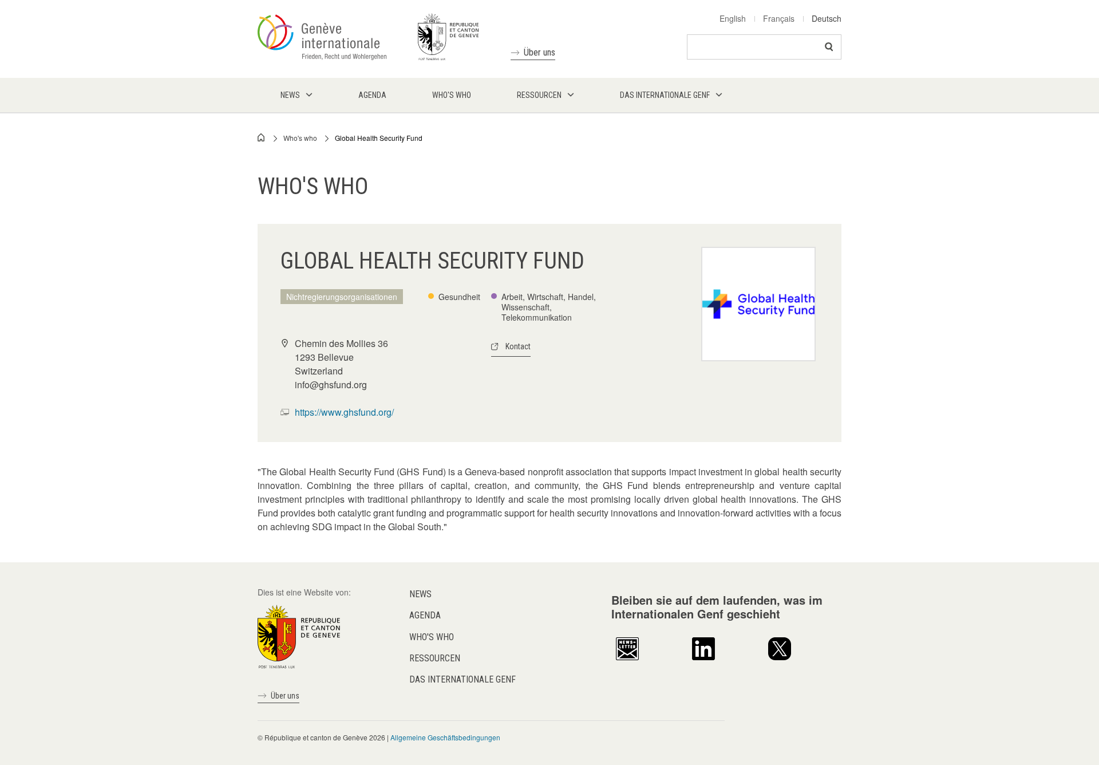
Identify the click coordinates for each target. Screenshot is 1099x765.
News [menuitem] (290, 95)
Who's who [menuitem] (451, 95)
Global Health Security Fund (378, 138)
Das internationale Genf (462, 679)
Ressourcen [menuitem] (539, 95)
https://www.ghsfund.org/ (344, 412)
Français (778, 18)
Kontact (518, 346)
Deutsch (826, 18)
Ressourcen (434, 658)
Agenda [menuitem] (372, 95)
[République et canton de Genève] (299, 635)
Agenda (425, 615)
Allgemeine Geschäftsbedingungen (445, 737)
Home (262, 137)
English (733, 18)
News (420, 594)
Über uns (539, 52)
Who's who (300, 138)
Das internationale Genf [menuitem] (665, 95)
